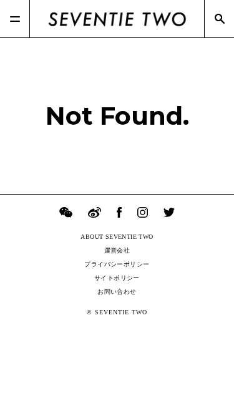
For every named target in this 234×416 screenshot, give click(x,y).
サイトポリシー (117, 277)
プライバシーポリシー (116, 264)
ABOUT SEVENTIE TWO (116, 236)
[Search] (219, 18)
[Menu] (15, 18)
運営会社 (117, 250)
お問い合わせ (116, 291)
